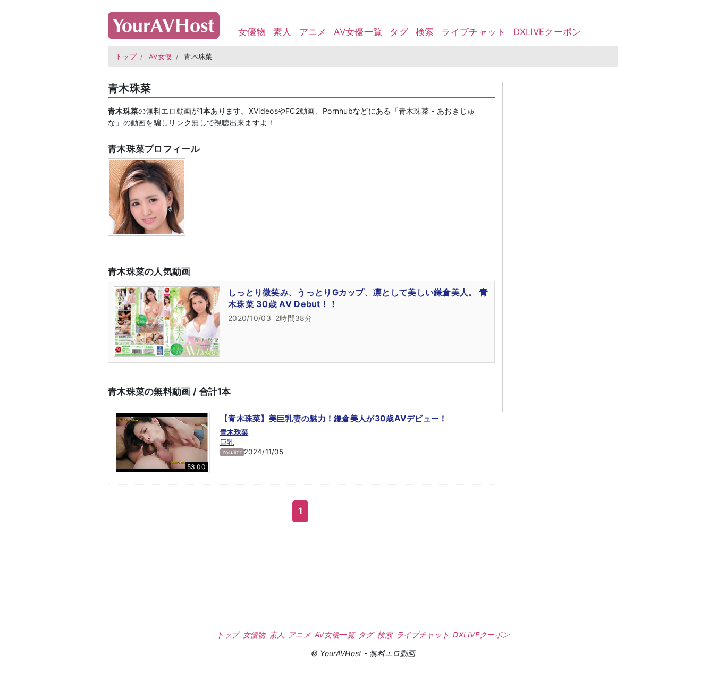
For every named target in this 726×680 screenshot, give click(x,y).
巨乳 (227, 442)
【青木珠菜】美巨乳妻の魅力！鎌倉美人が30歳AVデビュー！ (334, 418)
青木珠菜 (234, 432)
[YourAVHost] (164, 23)
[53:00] (162, 441)
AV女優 (160, 57)
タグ (399, 32)
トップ (126, 57)
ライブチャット (473, 32)
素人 (282, 32)
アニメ (313, 32)
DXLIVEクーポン (547, 32)
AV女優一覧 (358, 32)
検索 (425, 32)
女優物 (252, 32)
